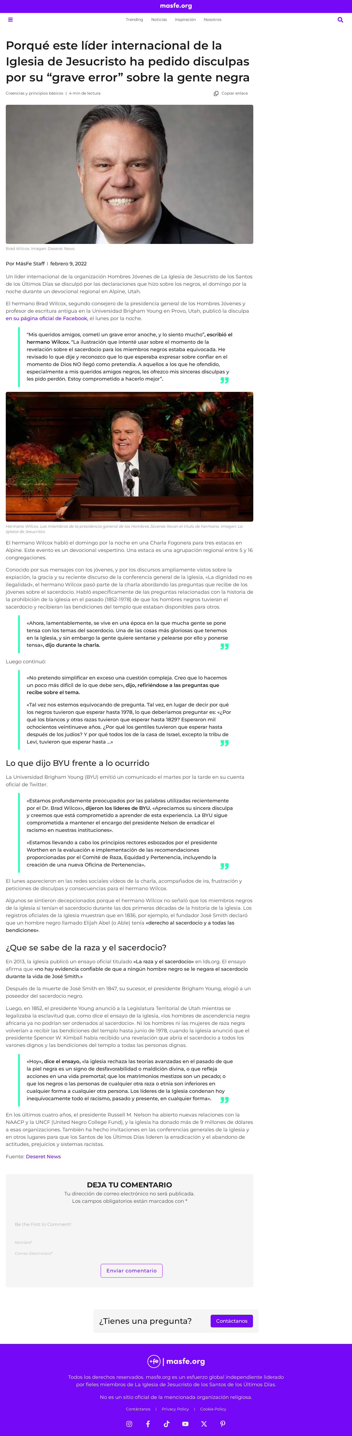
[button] (10, 19)
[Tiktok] (166, 1424)
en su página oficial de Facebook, (47, 318)
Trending (134, 19)
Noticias (159, 19)
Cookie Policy (213, 1409)
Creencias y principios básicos (34, 93)
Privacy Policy (175, 1409)
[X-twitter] (204, 1424)
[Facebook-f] (148, 1424)
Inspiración (185, 19)
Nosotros (212, 19)
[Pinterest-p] (222, 1424)
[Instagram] (129, 1424)
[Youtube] (185, 1424)
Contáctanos (138, 1409)
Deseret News (43, 1156)
